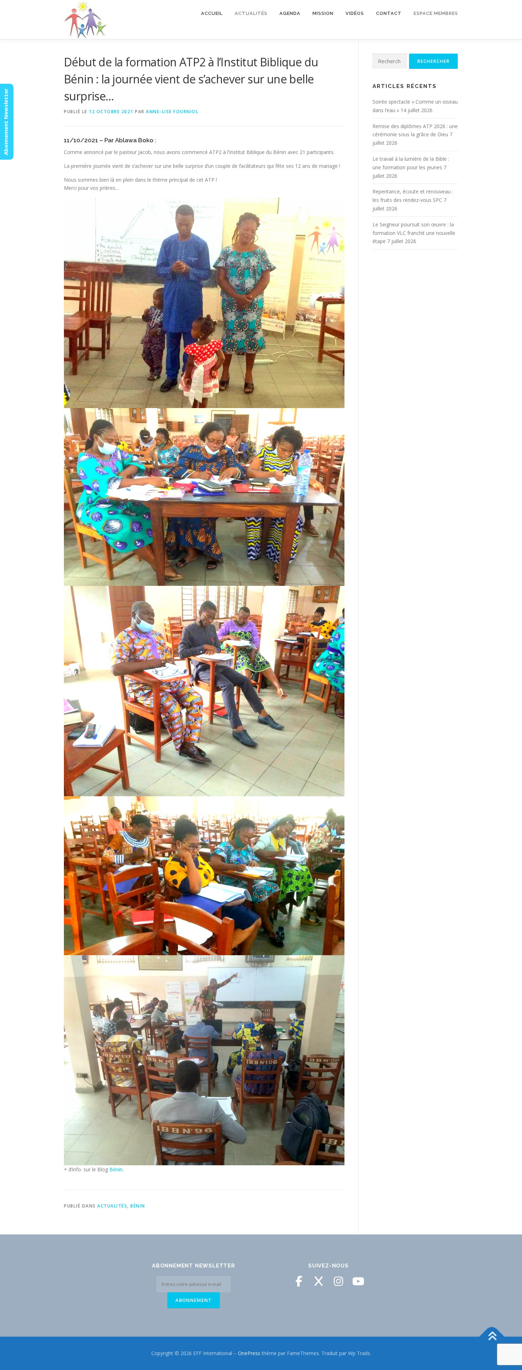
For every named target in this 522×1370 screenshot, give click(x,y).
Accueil (212, 13)
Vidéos (355, 13)
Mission (322, 13)
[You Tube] (358, 1281)
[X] (318, 1281)
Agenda (289, 13)
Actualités (112, 1206)
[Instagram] (338, 1281)
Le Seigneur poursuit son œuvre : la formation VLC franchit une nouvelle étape (414, 233)
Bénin (116, 1169)
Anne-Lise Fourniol (172, 112)
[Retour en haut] (492, 1336)
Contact (389, 13)
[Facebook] (298, 1281)
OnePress (249, 1353)
